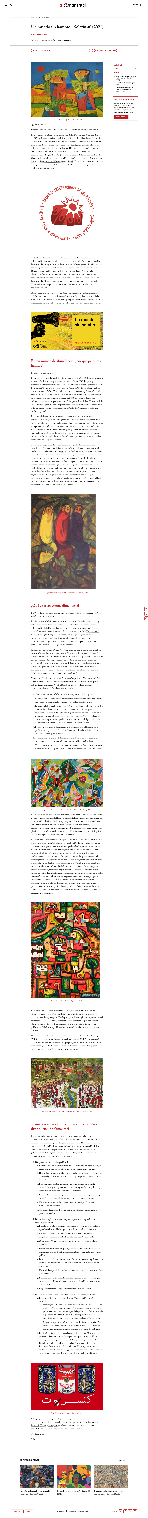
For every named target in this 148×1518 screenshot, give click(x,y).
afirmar (50, 1039)
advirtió (72, 866)
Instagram (53, 1426)
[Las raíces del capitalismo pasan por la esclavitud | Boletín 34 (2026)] (37, 1476)
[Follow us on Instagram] (130, 1511)
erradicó (74, 385)
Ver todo (122, 1460)
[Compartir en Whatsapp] (100, 50)
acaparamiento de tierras (73, 1014)
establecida (49, 625)
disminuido (66, 378)
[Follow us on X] (120, 1511)
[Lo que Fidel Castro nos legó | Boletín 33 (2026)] (74, 1476)
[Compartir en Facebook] (96, 50)
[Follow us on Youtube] (135, 1511)
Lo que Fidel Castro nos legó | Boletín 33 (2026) (125, 84)
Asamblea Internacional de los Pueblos (64, 135)
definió (55, 663)
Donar (29, 1511)
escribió (64, 452)
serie (57, 271)
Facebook (35, 1426)
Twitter (43, 1426)
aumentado (93, 420)
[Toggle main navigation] (6, 5)
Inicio (33, 17)
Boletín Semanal (44, 17)
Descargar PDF (42, 50)
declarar (80, 1036)
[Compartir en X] (91, 50)
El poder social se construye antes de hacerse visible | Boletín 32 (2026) (124, 89)
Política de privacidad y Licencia (78, 1511)
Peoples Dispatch (52, 155)
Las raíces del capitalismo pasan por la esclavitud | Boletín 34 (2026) (126, 78)
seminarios (81, 281)
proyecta (40, 405)
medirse (66, 465)
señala (40, 395)
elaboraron (84, 685)
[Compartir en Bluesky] (105, 50)
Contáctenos (61, 1511)
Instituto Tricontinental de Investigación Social (77, 130)
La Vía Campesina (64, 650)
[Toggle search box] (11, 5)
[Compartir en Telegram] (110, 50)
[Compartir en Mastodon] (115, 50)
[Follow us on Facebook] (125, 1511)
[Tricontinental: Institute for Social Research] (72, 4)
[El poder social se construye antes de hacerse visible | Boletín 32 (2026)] (111, 1476)
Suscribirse (120, 117)
